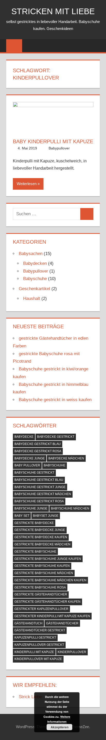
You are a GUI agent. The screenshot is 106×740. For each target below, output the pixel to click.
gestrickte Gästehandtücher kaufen (47, 601)
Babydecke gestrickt (55, 437)
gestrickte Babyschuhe (35, 551)
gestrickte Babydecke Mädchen (42, 544)
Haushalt (31, 298)
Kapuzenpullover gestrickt (39, 645)
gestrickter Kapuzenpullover (41, 609)
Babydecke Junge (29, 458)
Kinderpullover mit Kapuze (38, 659)
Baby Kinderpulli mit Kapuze (53, 141)
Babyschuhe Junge (30, 508)
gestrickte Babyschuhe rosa (40, 587)
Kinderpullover (72, 652)
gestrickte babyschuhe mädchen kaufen (50, 580)
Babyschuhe (35, 278)
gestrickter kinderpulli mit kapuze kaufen (52, 616)
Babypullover (59, 148)
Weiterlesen (27, 183)
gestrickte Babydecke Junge (39, 530)
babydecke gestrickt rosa (37, 451)
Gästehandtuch (28, 623)
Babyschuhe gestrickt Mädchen (42, 494)
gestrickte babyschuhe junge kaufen (47, 559)
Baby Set (21, 516)
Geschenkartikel (34, 288)
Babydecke (23, 437)
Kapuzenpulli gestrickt (35, 637)
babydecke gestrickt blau (37, 444)
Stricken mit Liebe (53, 11)
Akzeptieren (59, 727)
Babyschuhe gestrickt (34, 472)
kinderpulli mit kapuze (34, 652)
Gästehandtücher (62, 623)
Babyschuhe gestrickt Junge (40, 487)
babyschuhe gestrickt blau (38, 480)
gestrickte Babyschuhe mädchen (43, 573)
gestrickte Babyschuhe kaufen (42, 566)
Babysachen (30, 253)
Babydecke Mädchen (66, 458)
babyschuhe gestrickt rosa (39, 501)
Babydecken (35, 263)
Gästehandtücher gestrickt (39, 630)
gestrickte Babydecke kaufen (40, 537)
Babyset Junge (45, 516)
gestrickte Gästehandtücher (40, 594)
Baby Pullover (27, 465)
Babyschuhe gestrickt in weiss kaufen (55, 399)
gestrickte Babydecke (34, 523)
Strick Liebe (30, 696)
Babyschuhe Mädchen (70, 508)
